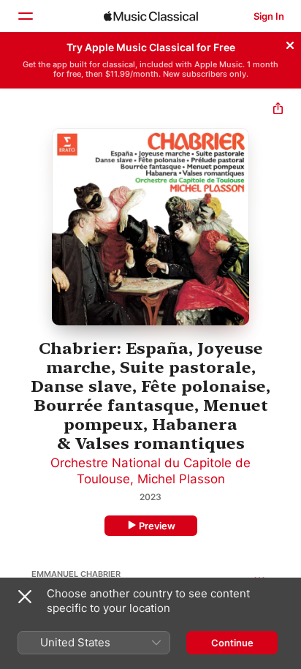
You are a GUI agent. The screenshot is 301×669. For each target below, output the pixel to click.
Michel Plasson (181, 479)
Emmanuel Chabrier (76, 574)
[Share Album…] (278, 110)
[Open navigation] (25, 16)
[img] (151, 16)
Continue (232, 643)
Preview (157, 526)
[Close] (290, 43)
